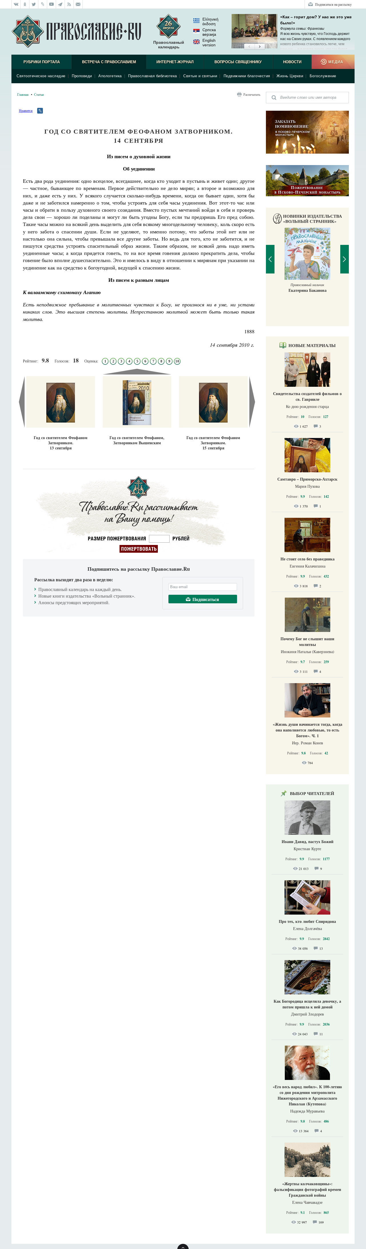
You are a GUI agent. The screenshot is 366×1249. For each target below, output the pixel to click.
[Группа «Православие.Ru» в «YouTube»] (51, 4)
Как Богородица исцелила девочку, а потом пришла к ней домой (307, 1004)
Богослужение (323, 76)
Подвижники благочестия (247, 76)
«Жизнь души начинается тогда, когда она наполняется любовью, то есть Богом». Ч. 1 (307, 730)
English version (209, 42)
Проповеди (82, 76)
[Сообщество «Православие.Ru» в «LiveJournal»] (42, 4)
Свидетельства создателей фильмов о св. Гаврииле (307, 396)
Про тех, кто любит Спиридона (307, 921)
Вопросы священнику (238, 62)
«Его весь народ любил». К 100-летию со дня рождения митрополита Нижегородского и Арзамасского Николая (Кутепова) (307, 1095)
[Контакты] (78, 4)
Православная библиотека (152, 76)
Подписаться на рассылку (333, 4)
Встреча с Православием (109, 62)
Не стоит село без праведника (308, 559)
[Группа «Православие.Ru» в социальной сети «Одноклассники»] (25, 4)
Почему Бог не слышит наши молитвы (307, 641)
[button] (249, 47)
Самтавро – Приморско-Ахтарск (307, 479)
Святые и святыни (200, 76)
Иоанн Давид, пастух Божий (307, 841)
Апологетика (110, 76)
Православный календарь (168, 44)
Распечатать (251, 94)
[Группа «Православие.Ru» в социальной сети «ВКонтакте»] (16, 4)
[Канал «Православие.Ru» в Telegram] (60, 4)
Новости (292, 62)
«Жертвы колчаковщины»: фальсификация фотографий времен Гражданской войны (307, 1189)
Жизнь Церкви (290, 76)
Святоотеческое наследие (41, 76)
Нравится (26, 110)
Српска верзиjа (209, 32)
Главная (23, 94)
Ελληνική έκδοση (210, 21)
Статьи (39, 94)
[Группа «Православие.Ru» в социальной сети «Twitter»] (33, 4)
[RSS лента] (69, 4)
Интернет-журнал (175, 62)
